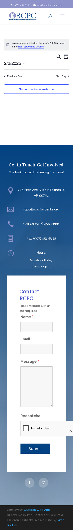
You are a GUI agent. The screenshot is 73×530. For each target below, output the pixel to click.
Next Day (61, 76)
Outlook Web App (37, 510)
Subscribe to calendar (34, 89)
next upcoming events (31, 46)
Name (26, 317)
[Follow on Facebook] (29, 483)
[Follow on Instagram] (43, 483)
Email (26, 339)
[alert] (36, 44)
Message (29, 361)
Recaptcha (30, 416)
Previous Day (14, 76)
